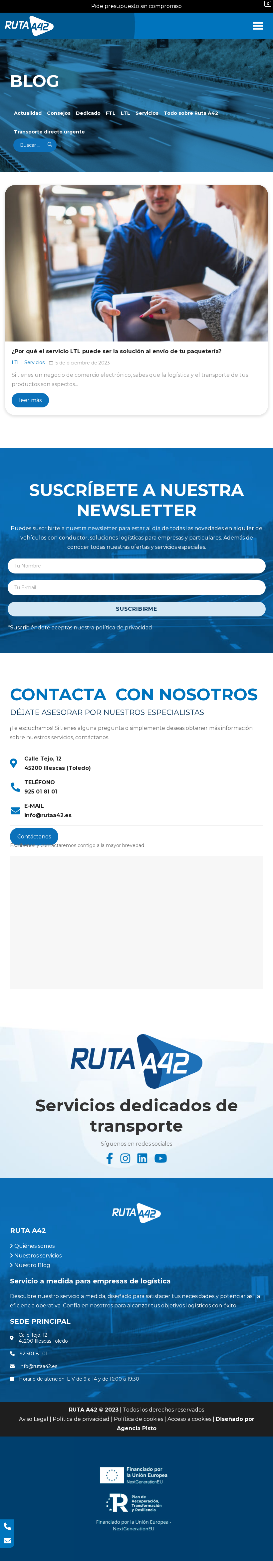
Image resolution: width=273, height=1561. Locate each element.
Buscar (45, 145)
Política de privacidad (81, 1419)
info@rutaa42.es (48, 815)
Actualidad (28, 113)
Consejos (59, 113)
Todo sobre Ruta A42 (191, 113)
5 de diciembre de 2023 (83, 363)
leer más (30, 400)
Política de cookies (138, 1419)
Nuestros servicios (38, 1255)
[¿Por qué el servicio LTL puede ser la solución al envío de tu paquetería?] (136, 263)
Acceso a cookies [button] (189, 1419)
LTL (125, 113)
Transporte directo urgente (49, 132)
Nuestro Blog (32, 1265)
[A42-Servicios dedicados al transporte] (29, 26)
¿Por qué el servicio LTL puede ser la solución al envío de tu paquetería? (116, 351)
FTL (111, 113)
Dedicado (88, 113)
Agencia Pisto (136, 1428)
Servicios (147, 113)
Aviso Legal (33, 1419)
